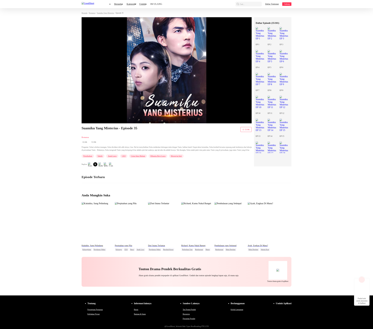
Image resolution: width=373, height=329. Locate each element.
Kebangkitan (86, 249)
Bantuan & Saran (140, 314)
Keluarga (119, 249)
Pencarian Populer (189, 319)
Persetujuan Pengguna (95, 310)
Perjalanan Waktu (99, 249)
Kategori (131, 4)
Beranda (118, 4)
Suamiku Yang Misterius (105, 13)
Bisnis (136, 310)
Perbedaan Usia (187, 249)
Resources (186, 314)
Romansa (92, 13)
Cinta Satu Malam (138, 156)
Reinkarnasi (199, 249)
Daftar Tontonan (272, 4)
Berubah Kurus (168, 249)
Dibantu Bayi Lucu (158, 156)
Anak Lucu (112, 156)
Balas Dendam (230, 249)
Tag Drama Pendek (189, 310)
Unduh (142, 4)
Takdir (100, 156)
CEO (124, 156)
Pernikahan (87, 156)
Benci (132, 249)
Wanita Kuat (265, 249)
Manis (208, 249)
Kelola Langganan (237, 310)
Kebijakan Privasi (93, 314)
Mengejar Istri (176, 156)
